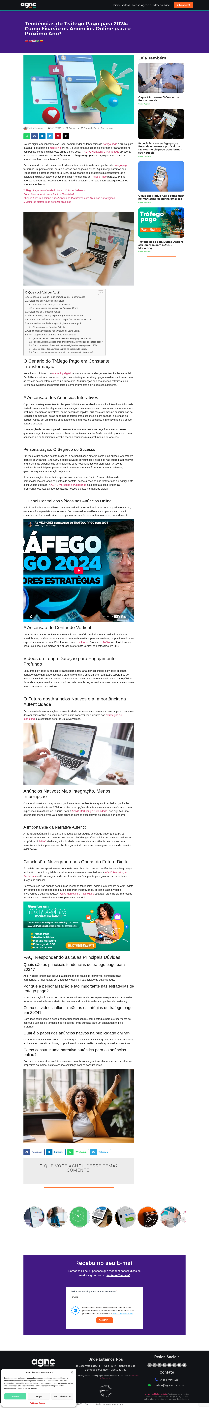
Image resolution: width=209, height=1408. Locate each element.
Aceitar (15, 1396)
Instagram (83, 642)
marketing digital (61, 373)
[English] (30, 40)
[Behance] (164, 1365)
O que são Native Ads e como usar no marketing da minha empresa (161, 197)
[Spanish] (41, 40)
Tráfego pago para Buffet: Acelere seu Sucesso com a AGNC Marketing (160, 245)
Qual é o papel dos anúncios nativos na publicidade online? (60, 349)
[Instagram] (149, 1365)
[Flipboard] (179, 1365)
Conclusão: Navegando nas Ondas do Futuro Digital (53, 330)
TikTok (106, 642)
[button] (72, 1372)
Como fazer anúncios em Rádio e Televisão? (48, 194)
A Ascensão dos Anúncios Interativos (45, 300)
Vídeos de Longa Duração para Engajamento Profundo (55, 315)
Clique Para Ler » (144, 104)
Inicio (116, 5)
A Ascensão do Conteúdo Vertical (44, 311)
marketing (55, 147)
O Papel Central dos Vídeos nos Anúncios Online (55, 308)
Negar (39, 1396)
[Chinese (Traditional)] (27, 40)
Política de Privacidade (122, 1313)
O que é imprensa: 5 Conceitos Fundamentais (158, 99)
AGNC (42, 841)
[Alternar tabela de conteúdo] (99, 292)
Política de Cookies (37, 1403)
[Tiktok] (184, 1365)
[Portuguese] (38, 40)
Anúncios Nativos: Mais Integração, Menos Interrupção (54, 323)
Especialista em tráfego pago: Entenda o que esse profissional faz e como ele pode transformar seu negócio (160, 148)
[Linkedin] (159, 1365)
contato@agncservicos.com (170, 1385)
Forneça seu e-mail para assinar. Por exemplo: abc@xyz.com (94, 1303)
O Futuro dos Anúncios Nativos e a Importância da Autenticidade (59, 319)
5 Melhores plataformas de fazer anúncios (47, 201)
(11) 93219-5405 (169, 1380)
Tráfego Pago (99, 176)
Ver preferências (62, 1396)
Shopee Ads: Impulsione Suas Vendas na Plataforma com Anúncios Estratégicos (69, 198)
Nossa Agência (141, 5)
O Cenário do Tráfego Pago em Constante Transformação (56, 297)
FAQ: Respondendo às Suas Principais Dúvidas (51, 334)
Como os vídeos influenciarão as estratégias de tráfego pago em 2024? (66, 345)
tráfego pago (110, 144)
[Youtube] (169, 1365)
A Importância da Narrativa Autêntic (49, 327)
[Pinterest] (174, 1365)
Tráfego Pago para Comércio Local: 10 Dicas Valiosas (54, 190)
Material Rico (161, 5)
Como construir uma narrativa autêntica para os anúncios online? (63, 352)
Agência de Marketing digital (156, 1394)
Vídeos (126, 5)
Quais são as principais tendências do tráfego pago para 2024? (62, 338)
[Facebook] (154, 1365)
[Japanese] (34, 40)
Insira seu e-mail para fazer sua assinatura (93, 1291)
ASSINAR (104, 1320)
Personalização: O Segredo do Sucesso (51, 304)
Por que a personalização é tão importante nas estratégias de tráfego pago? (68, 342)
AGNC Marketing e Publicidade (101, 151)
